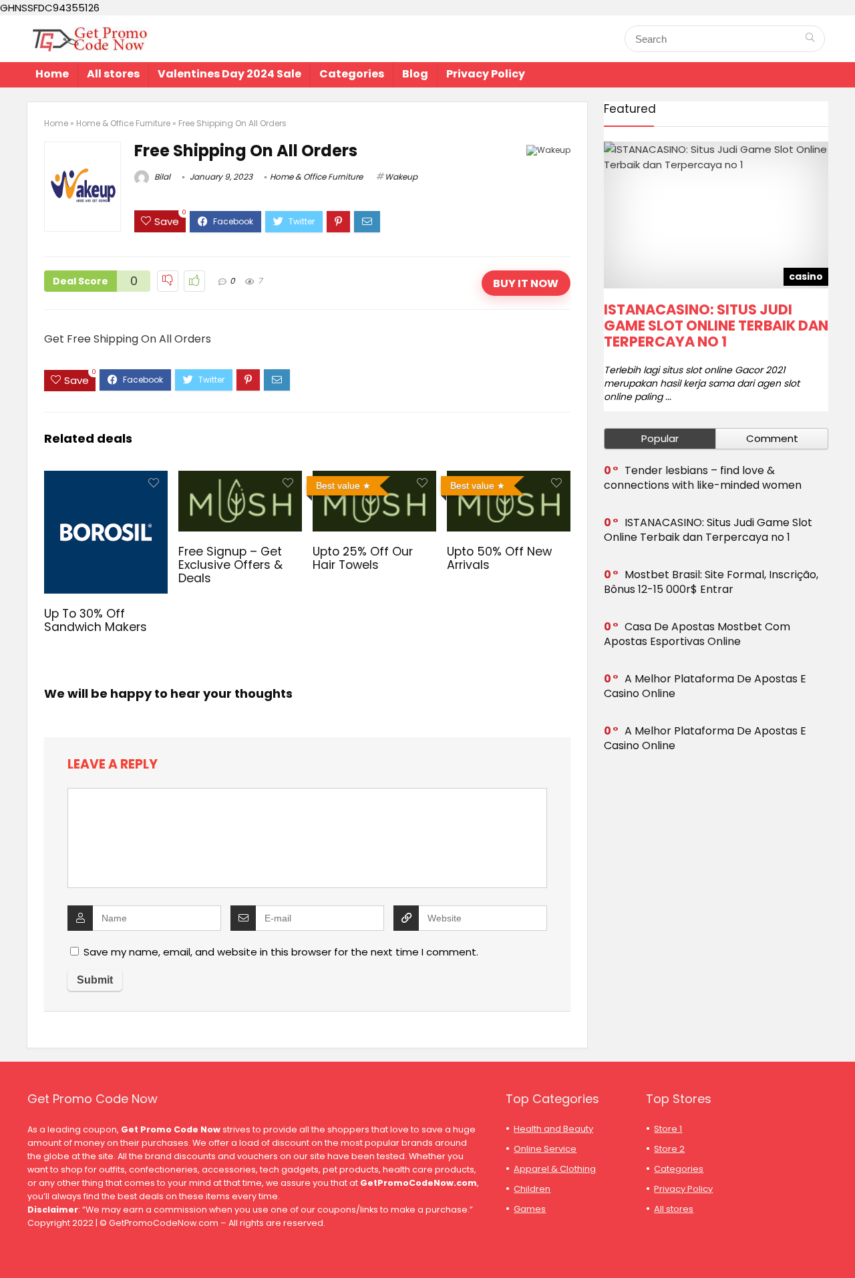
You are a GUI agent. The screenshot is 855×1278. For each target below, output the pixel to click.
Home (52, 73)
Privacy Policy (485, 73)
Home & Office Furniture (123, 123)
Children (532, 1189)
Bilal (161, 176)
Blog (415, 73)
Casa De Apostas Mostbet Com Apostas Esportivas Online (697, 634)
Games (530, 1209)
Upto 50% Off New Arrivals (499, 558)
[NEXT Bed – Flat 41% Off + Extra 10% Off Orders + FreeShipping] (841, 1244)
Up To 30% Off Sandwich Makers (95, 620)
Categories (351, 73)
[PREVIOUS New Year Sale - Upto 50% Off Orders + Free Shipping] (13, 1244)
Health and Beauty (553, 1128)
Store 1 (668, 1128)
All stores (113, 73)
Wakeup (401, 176)
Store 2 (669, 1148)
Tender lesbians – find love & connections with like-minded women (703, 478)
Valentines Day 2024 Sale (229, 73)
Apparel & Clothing (555, 1168)
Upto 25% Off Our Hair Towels (363, 558)
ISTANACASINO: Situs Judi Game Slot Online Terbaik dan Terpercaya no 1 (716, 325)
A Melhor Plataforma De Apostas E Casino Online (705, 686)
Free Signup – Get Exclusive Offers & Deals (230, 565)
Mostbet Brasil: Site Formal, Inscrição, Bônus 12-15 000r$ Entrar (711, 582)
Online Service (545, 1148)
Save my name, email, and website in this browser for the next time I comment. (280, 952)
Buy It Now (525, 283)
